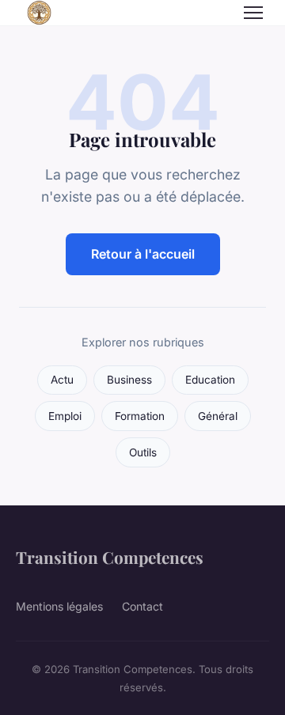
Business (129, 379)
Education (210, 379)
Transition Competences (109, 557)
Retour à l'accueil (143, 254)
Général (218, 416)
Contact (142, 606)
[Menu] (253, 12)
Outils (143, 452)
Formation (140, 416)
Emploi (65, 416)
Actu (62, 379)
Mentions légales (59, 606)
